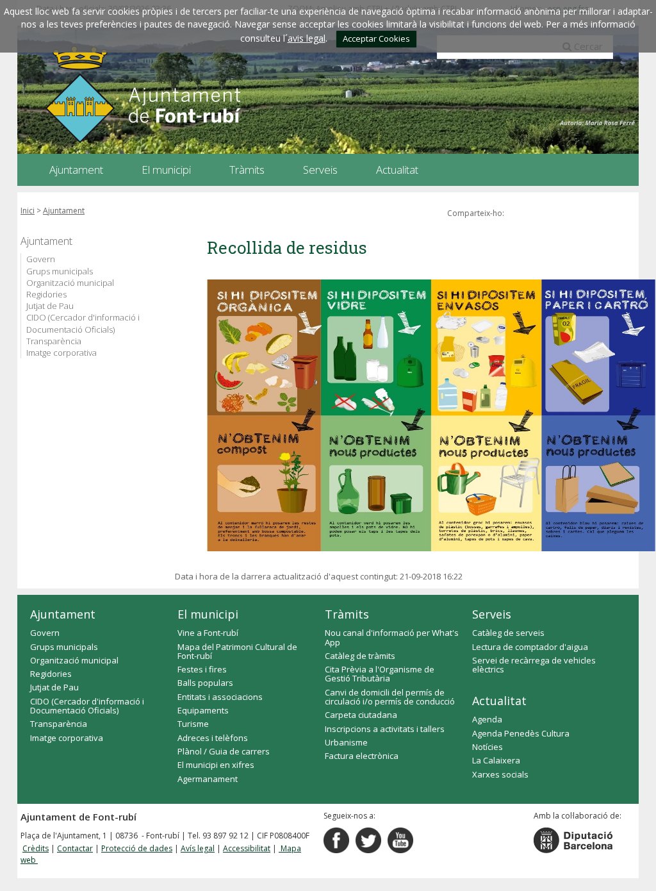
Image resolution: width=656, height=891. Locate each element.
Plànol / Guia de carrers (223, 751)
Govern (40, 259)
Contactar (75, 848)
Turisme (193, 723)
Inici (27, 210)
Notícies (487, 747)
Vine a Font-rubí (207, 632)
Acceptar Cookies (376, 38)
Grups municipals (59, 271)
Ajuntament (64, 210)
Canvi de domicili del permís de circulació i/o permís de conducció (390, 697)
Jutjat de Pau (50, 306)
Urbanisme (346, 742)
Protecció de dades (136, 848)
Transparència (53, 341)
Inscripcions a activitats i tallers (385, 729)
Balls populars (205, 682)
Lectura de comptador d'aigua (530, 647)
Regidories (46, 294)
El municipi (207, 614)
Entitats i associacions (220, 697)
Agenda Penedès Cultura (521, 733)
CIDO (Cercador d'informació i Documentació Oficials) (83, 323)
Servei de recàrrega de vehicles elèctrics (534, 664)
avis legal (306, 38)
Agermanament (207, 779)
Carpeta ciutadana (361, 714)
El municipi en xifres (215, 764)
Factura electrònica (361, 756)
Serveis (491, 614)
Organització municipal (70, 282)
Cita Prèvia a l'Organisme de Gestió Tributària (379, 673)
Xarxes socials (500, 774)
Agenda (487, 719)
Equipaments (203, 710)
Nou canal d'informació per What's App (392, 637)
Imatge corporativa (61, 352)
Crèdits (35, 848)
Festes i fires (202, 669)
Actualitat (499, 700)
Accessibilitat (246, 848)
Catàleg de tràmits (360, 656)
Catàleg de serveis (508, 632)
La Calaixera (496, 760)
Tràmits (347, 614)
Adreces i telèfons (212, 738)
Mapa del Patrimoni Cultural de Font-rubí (237, 651)
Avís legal (198, 848)
